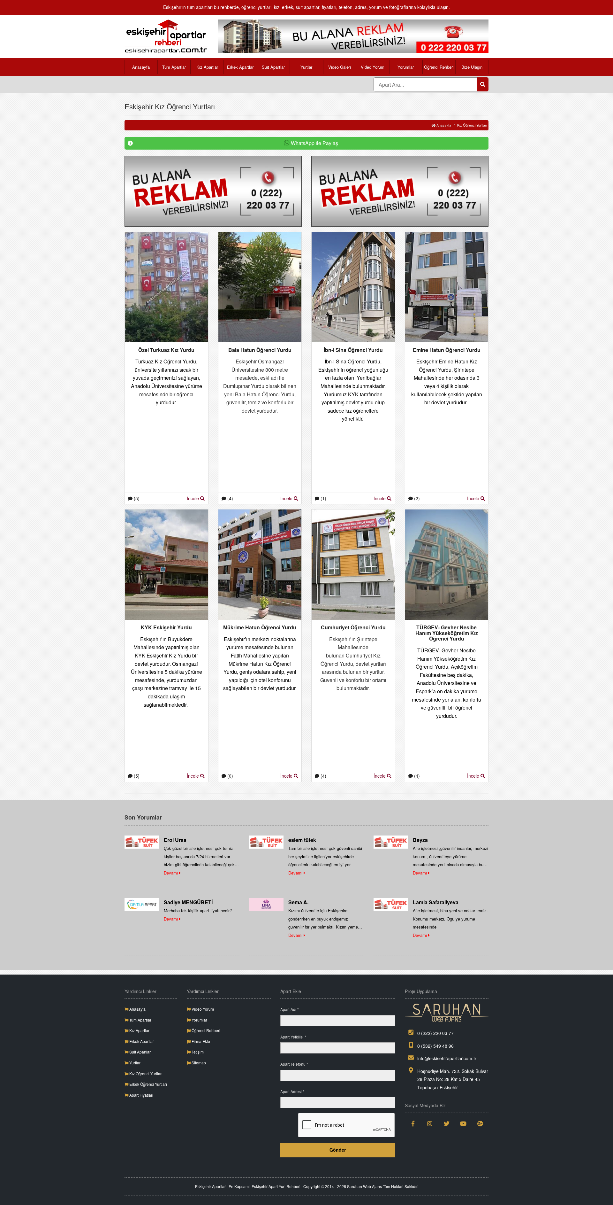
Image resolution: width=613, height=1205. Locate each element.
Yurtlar (306, 67)
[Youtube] (463, 1123)
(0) (229, 776)
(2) (416, 498)
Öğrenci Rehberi (439, 67)
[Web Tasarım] (447, 1013)
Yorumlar (405, 67)
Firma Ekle (200, 1041)
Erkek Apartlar (240, 67)
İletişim (197, 1051)
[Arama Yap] (482, 84)
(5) (136, 498)
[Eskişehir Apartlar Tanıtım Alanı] (353, 35)
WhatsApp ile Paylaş (314, 143)
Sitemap (198, 1062)
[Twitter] (446, 1123)
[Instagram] (429, 1123)
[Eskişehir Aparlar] (166, 36)
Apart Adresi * (292, 1091)
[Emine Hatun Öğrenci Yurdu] (446, 286)
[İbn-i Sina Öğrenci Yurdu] (353, 286)
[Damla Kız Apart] (142, 904)
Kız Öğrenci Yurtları (145, 1073)
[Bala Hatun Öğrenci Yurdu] (260, 286)
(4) (229, 498)
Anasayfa (141, 67)
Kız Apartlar (207, 67)
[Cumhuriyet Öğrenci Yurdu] (353, 564)
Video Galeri (339, 67)
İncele (193, 498)
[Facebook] (413, 1123)
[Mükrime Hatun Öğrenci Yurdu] (260, 564)
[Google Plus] (480, 1123)
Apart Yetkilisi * (293, 1036)
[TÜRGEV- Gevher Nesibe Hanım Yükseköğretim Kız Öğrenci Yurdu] (446, 564)
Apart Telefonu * (294, 1064)
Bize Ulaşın (471, 67)
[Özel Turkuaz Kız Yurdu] (166, 286)
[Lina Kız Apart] (266, 904)
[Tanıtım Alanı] (213, 190)
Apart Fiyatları (140, 1095)
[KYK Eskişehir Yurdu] (166, 564)
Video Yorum (372, 67)
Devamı (171, 873)
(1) (322, 498)
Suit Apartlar (273, 67)
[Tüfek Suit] (142, 841)
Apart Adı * (289, 1009)
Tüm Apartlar (174, 67)
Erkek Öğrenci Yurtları (147, 1084)
